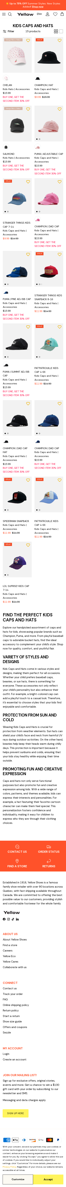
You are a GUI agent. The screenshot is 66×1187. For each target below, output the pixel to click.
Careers (7, 950)
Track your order (13, 994)
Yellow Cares (10, 961)
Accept (48, 1179)
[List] (61, 31)
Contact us (10, 988)
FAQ (5, 999)
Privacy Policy (9, 1166)
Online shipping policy (16, 1005)
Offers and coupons (15, 1027)
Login (6, 1054)
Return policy (11, 1010)
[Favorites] (54, 14)
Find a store (10, 945)
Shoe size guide (12, 1021)
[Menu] (4, 14)
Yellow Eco (9, 956)
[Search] (11, 14)
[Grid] (56, 31)
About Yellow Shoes (15, 939)
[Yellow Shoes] (25, 14)
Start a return (11, 1016)
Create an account (14, 1059)
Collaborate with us (15, 967)
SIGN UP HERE (15, 1113)
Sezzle (7, 1032)
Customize (18, 1179)
